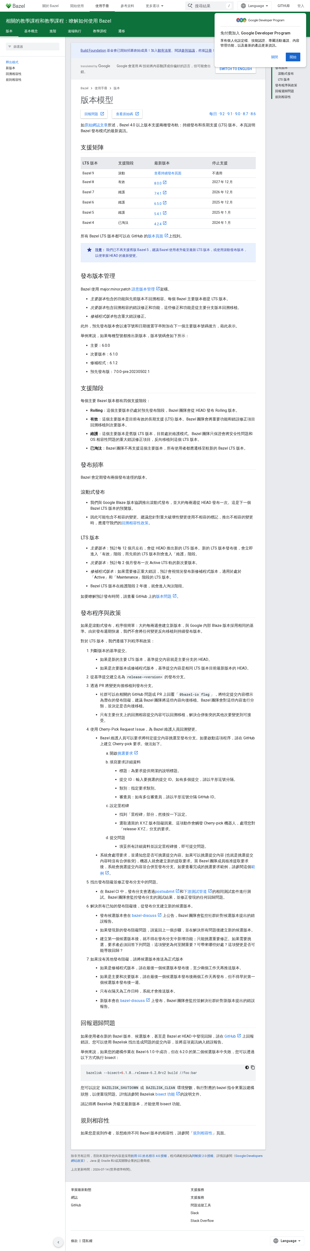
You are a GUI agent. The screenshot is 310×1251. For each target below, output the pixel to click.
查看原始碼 (127, 114)
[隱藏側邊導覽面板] (58, 1242)
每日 (213, 114)
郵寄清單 (164, 50)
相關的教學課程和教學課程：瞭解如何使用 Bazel (58, 21)
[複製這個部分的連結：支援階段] (108, 389)
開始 (293, 57)
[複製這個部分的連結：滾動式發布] (110, 492)
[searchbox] (32, 46)
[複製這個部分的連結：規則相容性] (114, 1121)
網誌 (74, 1197)
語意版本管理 (143, 289)
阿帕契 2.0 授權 (202, 1156)
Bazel (84, 88)
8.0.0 (158, 183)
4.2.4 (158, 224)
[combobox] (209, 5)
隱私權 (87, 1241)
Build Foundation (93, 50)
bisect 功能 (165, 1094)
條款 (74, 1241)
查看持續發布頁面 (167, 173)
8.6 (253, 114)
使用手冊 (102, 6)
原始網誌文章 (96, 125)
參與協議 (188, 50)
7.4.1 (158, 193)
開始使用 (77, 6)
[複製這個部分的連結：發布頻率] (108, 465)
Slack (195, 1213)
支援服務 (197, 1197)
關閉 (274, 57)
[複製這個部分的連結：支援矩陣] (108, 148)
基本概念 (31, 31)
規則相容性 (202, 1133)
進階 (52, 31)
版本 (9, 31)
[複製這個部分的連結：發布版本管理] (120, 276)
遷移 (121, 31)
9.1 (229, 114)
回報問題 (94, 114)
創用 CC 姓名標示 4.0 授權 (149, 1156)
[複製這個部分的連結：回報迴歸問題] (120, 1023)
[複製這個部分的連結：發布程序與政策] (126, 613)
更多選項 (152, 6)
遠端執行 (74, 31)
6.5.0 (158, 204)
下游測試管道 (195, 891)
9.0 (237, 114)
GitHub (284, 6)
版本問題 (163, 596)
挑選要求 (125, 753)
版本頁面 (155, 236)
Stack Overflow (202, 1221)
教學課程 (100, 31)
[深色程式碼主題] (247, 1067)
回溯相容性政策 (134, 523)
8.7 (245, 114)
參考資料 (127, 6)
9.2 (222, 114)
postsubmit (164, 891)
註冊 (208, 50)
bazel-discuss (144, 915)
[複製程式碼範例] (253, 1067)
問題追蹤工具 (201, 1205)
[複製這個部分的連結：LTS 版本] (104, 538)
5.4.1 (158, 214)
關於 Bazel (50, 6)
